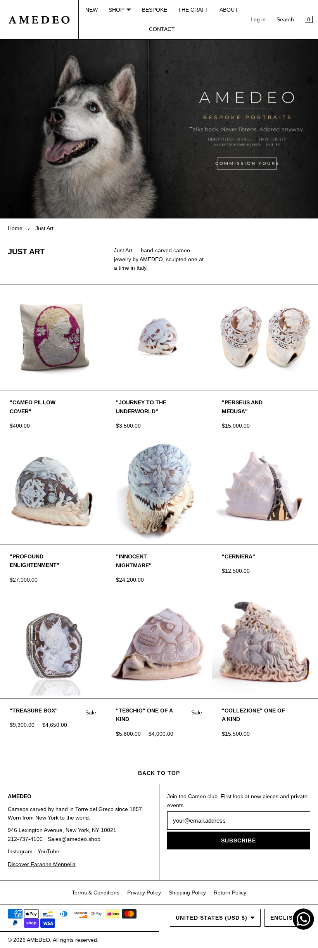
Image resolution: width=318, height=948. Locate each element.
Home (15, 228)
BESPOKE (154, 10)
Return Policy (230, 892)
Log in (258, 19)
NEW (91, 10)
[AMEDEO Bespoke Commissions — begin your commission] (159, 129)
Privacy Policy (144, 892)
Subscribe (238, 840)
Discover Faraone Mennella (42, 864)
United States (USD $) (211, 918)
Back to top (159, 773)
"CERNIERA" (238, 556)
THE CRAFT (193, 10)
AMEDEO (38, 940)
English (283, 918)
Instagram (20, 851)
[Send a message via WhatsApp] (303, 919)
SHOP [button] (116, 10)
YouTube (48, 851)
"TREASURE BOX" (34, 710)
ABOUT (228, 10)
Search (285, 19)
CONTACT (162, 29)
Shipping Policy (187, 892)
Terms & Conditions (95, 892)
